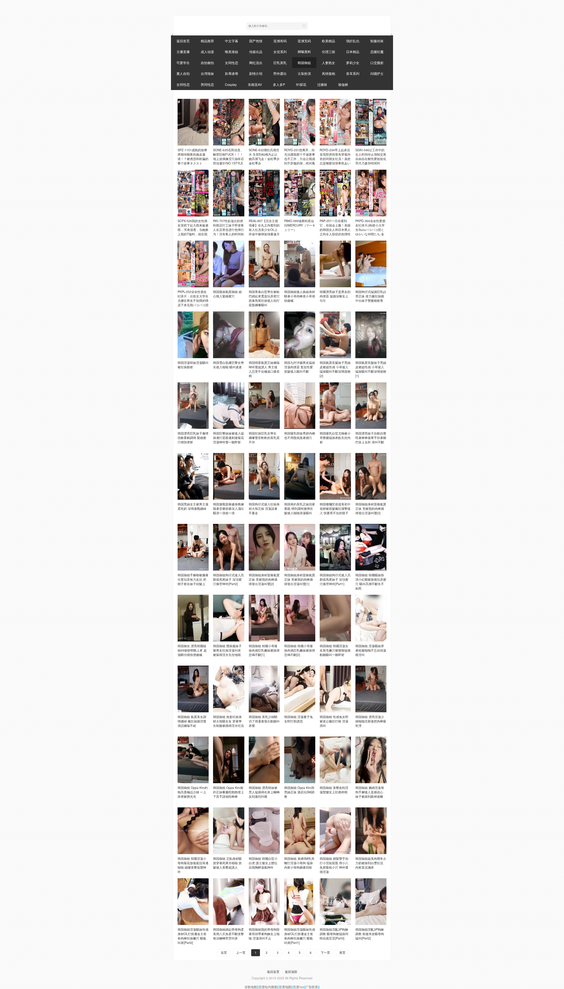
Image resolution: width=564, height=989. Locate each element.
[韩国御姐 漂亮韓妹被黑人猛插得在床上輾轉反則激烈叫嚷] (264, 760)
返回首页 (183, 41)
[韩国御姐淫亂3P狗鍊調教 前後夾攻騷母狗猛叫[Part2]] (370, 901)
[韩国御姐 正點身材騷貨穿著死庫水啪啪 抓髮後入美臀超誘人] (228, 830)
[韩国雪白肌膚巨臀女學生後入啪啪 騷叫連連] (228, 334)
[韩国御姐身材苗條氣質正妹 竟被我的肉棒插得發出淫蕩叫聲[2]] (264, 547)
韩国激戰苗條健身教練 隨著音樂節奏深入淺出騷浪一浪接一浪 (228, 508)
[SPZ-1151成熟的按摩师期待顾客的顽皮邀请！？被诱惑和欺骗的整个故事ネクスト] (193, 122)
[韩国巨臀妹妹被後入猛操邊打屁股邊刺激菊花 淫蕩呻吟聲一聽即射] (228, 405)
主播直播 (183, 51)
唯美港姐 (231, 51)
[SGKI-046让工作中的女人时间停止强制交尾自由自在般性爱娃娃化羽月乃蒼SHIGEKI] (370, 122)
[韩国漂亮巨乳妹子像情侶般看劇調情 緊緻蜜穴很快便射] (193, 405)
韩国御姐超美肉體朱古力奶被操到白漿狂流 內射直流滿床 (370, 862)
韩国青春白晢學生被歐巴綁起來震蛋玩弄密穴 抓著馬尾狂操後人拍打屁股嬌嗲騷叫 (264, 298)
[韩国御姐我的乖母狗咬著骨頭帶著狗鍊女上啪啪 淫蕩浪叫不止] (264, 901)
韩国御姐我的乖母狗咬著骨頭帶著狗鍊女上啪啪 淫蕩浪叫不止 (264, 933)
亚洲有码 (280, 41)
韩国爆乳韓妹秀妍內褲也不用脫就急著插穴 (299, 435)
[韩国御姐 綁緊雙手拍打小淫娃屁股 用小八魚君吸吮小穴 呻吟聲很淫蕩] (335, 830)
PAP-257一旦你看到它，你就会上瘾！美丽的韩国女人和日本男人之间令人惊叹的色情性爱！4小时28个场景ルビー (335, 232)
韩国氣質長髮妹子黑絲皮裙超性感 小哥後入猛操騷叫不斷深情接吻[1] (370, 369)
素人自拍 (183, 73)
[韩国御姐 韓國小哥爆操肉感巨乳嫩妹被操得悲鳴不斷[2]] (299, 618)
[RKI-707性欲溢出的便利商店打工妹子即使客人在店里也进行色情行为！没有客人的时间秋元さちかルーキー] (228, 193)
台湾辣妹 (207, 73)
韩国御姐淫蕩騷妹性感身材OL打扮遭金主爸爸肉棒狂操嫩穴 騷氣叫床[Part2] (193, 936)
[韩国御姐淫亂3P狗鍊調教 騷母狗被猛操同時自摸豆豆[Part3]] (335, 901)
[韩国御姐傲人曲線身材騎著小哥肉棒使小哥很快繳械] (299, 264)
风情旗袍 (328, 73)
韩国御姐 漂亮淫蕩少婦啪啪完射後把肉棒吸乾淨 (370, 721)
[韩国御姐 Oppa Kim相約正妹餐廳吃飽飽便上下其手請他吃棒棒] (228, 760)
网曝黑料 (304, 51)
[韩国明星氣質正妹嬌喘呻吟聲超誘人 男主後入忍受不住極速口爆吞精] (264, 334)
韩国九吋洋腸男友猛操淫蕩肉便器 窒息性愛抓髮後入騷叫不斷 (299, 367)
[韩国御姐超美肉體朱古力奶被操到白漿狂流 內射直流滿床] (370, 830)
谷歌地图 (251, 987)
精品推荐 (207, 41)
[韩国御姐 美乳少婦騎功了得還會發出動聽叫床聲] (264, 689)
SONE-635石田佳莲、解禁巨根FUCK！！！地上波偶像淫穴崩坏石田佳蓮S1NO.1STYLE (228, 156)
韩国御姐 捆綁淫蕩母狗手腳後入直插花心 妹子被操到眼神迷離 (369, 792)
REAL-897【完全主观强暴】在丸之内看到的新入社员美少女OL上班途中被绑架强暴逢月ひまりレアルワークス (264, 230)
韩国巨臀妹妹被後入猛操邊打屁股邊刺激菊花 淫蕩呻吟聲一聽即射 (228, 437)
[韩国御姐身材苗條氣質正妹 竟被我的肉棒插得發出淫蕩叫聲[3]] (370, 476)
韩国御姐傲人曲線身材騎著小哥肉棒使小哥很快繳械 (299, 296)
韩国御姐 (304, 62)
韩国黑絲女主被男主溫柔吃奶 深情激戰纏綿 (193, 506)
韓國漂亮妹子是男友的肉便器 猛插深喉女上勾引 (335, 296)
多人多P (279, 84)
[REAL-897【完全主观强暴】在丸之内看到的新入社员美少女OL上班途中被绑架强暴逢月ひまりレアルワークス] (264, 193)
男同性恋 (207, 84)
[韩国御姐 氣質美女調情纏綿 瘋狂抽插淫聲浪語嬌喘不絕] (193, 689)
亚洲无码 (304, 41)
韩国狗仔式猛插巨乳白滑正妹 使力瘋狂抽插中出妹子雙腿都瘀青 (370, 296)
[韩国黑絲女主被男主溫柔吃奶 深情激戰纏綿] (193, 476)
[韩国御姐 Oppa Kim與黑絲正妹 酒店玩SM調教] (299, 760)
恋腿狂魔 (377, 51)
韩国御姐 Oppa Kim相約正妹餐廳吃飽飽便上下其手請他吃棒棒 (228, 792)
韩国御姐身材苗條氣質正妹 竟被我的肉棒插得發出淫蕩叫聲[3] (370, 508)
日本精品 (352, 51)
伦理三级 (328, 51)
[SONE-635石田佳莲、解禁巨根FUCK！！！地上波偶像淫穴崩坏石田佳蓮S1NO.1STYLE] (228, 122)
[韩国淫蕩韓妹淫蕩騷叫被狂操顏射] (193, 334)
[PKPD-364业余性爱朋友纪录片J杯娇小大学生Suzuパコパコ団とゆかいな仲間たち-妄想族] (370, 193)
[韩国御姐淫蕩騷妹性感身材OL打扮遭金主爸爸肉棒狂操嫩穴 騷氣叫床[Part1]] (299, 901)
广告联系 (312, 987)
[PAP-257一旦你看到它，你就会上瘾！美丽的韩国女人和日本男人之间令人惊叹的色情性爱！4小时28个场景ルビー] (335, 193)
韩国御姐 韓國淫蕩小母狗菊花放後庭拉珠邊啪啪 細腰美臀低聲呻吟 (193, 865)
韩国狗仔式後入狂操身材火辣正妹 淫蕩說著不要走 (264, 508)
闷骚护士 (377, 73)
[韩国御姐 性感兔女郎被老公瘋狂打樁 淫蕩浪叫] (335, 689)
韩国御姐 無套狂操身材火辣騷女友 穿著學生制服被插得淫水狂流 (228, 721)
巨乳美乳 (280, 62)
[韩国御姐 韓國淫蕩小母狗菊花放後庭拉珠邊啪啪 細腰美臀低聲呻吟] (193, 830)
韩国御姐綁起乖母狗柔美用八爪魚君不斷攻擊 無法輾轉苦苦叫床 (228, 933)
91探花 (301, 84)
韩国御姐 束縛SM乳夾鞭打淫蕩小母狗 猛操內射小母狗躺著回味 (299, 862)
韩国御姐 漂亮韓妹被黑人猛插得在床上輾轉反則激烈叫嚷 (264, 792)
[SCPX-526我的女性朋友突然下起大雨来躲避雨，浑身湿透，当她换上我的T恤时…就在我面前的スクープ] (193, 193)
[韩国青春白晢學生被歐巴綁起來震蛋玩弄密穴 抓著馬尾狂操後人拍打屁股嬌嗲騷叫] (264, 264)
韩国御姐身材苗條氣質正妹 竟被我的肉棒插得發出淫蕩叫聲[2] (264, 579)
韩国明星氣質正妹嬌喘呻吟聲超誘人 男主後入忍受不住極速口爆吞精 (264, 369)
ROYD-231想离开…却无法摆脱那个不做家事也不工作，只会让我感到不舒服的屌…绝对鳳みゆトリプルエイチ (299, 159)
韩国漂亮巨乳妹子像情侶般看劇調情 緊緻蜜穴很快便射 (193, 437)
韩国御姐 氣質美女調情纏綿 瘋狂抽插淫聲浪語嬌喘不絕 (192, 721)
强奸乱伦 (352, 41)
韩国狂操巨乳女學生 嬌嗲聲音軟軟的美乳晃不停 (264, 437)
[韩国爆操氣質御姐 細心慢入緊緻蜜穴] (228, 264)
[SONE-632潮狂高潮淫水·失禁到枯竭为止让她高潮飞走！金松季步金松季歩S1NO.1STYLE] (264, 122)
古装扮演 (304, 73)
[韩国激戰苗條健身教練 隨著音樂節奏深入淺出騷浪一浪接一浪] (228, 476)
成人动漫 (207, 51)
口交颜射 (377, 62)
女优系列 (280, 51)
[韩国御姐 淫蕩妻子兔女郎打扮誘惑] (299, 689)
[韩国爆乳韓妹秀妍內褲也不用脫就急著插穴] (299, 405)
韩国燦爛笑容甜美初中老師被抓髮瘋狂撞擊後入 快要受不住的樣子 (335, 508)
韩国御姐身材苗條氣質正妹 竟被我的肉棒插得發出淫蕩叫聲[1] (299, 579)
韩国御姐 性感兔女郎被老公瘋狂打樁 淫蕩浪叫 (334, 721)
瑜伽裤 (343, 84)
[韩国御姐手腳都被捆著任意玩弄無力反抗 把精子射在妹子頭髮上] (193, 547)
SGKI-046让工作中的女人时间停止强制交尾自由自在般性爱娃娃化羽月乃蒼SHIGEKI (370, 156)
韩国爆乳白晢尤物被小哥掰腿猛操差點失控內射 (335, 437)
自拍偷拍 (207, 62)
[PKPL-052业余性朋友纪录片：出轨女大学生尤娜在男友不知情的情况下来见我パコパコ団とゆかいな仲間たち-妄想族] (193, 264)
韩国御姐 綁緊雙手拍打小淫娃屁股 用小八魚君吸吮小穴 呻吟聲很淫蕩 (334, 865)
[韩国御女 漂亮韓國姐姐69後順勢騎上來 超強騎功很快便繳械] (193, 618)
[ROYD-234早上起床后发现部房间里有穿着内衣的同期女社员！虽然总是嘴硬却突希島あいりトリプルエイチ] (335, 122)
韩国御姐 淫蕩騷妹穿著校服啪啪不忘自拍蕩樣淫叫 (370, 650)
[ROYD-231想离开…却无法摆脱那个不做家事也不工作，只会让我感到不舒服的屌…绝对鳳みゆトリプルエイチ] (299, 122)
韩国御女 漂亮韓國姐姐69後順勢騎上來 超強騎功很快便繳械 (192, 650)
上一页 (240, 952)
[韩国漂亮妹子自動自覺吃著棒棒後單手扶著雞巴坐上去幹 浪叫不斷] (370, 405)
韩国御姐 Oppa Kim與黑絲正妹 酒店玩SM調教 (299, 792)
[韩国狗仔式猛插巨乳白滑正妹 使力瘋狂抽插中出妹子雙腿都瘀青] (370, 264)
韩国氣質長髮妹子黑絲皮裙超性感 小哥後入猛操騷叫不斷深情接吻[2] (335, 369)
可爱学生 (183, 62)
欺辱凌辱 (231, 73)
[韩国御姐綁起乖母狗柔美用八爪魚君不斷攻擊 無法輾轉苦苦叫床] (228, 901)
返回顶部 (291, 971)
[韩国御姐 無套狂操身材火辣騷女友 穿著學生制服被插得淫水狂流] (228, 689)
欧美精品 (328, 41)
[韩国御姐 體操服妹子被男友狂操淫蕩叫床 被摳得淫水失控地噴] (228, 618)
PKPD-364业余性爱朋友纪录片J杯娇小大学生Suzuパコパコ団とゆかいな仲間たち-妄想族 (370, 230)
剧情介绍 (255, 73)
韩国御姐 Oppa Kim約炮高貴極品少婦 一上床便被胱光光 (193, 792)
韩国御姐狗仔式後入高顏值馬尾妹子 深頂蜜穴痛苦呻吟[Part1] (335, 579)
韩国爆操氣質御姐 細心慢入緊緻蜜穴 (227, 293)
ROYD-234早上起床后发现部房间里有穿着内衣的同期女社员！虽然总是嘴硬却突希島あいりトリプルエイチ (335, 159)
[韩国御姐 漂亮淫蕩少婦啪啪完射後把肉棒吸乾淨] (370, 689)
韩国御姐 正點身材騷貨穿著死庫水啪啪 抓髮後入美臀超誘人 (227, 862)
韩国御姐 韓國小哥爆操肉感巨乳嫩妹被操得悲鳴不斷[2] (299, 650)
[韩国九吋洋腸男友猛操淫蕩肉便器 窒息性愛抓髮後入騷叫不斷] (299, 334)
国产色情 (255, 41)
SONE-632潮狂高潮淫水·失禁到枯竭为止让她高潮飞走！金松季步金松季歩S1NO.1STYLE (264, 159)
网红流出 (255, 62)
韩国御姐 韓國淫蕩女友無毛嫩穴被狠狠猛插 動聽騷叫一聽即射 (335, 650)
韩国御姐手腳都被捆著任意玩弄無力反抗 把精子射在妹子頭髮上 (193, 579)
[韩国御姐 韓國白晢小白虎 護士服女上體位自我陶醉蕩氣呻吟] (264, 830)
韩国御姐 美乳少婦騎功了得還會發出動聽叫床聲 (264, 721)
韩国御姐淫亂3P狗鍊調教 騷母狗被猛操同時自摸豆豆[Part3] (334, 933)
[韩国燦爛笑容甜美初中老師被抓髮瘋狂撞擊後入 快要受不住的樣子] (335, 476)
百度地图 (285, 987)
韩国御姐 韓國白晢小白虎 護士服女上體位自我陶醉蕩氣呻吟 (263, 862)
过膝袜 (322, 84)
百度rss (298, 987)
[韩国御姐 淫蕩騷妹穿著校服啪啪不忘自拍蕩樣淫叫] (370, 618)
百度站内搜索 (268, 987)
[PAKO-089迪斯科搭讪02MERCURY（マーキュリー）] (299, 193)
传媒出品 (255, 51)
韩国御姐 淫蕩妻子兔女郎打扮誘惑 (298, 719)
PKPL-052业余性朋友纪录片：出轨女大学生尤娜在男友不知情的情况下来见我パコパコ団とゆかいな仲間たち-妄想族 (193, 302)
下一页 (325, 952)
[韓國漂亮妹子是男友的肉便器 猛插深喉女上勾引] (335, 264)
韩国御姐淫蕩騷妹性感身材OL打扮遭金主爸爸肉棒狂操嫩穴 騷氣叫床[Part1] (299, 936)
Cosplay (231, 84)
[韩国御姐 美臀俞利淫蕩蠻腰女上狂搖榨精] (335, 760)
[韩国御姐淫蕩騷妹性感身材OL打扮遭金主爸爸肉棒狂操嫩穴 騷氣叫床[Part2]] (193, 901)
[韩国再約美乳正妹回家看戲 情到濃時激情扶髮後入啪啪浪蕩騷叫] (299, 476)
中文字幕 (231, 41)
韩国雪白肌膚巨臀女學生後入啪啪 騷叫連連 (228, 364)
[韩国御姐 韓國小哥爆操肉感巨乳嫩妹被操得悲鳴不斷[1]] (264, 618)
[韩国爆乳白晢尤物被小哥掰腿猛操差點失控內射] (335, 405)
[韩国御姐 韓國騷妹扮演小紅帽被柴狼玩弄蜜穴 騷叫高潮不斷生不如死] (370, 547)
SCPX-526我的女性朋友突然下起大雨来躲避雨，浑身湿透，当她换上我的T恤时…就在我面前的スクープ (193, 230)
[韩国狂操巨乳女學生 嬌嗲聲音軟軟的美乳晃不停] (264, 405)
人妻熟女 (328, 62)
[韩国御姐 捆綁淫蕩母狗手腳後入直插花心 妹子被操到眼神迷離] (370, 760)
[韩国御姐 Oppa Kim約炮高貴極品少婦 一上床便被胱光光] (193, 760)
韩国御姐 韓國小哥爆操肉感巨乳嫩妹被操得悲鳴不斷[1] (264, 650)
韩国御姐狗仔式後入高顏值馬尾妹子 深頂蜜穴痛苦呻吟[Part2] (228, 579)
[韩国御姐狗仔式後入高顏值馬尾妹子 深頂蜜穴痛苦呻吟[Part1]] (335, 547)
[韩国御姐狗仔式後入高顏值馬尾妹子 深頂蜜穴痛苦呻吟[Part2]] (228, 547)
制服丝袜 (377, 41)
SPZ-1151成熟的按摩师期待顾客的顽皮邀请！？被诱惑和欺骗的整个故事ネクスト (193, 156)
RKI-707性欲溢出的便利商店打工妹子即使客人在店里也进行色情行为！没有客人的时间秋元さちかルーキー (228, 230)
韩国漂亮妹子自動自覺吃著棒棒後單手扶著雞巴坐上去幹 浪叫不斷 (370, 437)
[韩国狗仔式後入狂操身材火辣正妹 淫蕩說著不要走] (264, 476)
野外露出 (280, 73)
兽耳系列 (352, 73)
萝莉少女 (352, 62)
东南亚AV (255, 84)
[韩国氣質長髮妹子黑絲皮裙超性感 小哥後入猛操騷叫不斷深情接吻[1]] (370, 334)
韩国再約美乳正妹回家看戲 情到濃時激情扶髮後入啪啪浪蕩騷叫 (299, 508)
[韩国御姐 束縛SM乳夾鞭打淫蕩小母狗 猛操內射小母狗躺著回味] (299, 830)
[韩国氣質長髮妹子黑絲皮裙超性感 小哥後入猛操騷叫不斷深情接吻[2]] (335, 334)
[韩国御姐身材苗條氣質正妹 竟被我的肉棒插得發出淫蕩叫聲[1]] (299, 547)
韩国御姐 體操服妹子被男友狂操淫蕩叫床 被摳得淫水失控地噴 (227, 650)
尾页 (342, 952)
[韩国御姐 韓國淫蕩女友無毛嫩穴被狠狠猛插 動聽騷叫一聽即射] (335, 618)
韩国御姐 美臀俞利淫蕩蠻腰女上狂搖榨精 (334, 789)
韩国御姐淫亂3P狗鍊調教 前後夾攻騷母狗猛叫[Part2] (369, 933)
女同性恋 (231, 62)
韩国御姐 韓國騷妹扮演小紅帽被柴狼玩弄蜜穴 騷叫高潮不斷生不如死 (370, 581)
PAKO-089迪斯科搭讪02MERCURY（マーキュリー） (299, 225)
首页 (224, 952)
